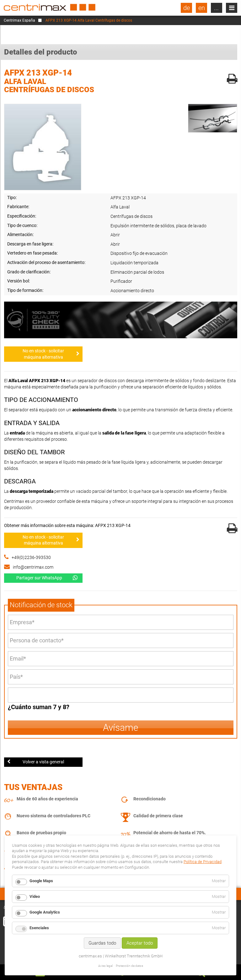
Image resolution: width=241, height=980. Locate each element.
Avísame (120, 727)
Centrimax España (19, 20)
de (186, 8)
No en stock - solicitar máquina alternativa (43, 354)
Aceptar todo (139, 943)
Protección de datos (129, 965)
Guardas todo (102, 943)
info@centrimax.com (33, 567)
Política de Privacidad (203, 861)
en (201, 8)
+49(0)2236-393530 (31, 557)
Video (34, 896)
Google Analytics (44, 912)
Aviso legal (105, 965)
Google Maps (41, 880)
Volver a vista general (43, 761)
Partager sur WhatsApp (39, 577)
